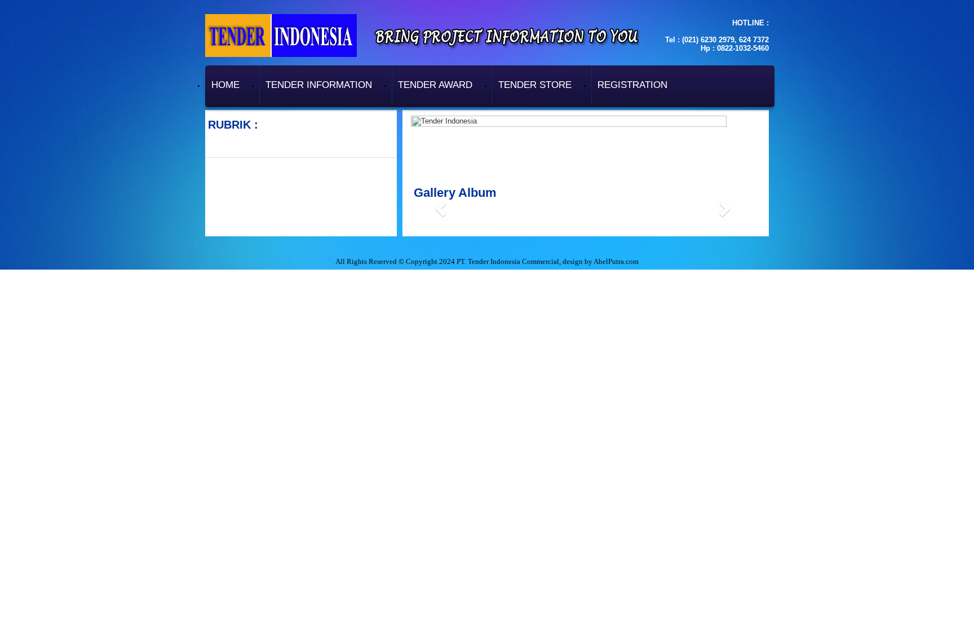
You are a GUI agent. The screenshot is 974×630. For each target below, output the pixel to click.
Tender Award (435, 85)
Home (225, 85)
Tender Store (535, 85)
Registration (632, 85)
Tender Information (318, 85)
